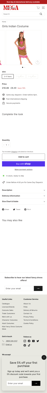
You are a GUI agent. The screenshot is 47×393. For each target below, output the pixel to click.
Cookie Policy (29, 323)
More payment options (23, 169)
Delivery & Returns (30, 310)
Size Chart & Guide (10, 201)
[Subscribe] (36, 383)
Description (7, 190)
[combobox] (23, 13)
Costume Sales (7, 310)
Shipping (14, 152)
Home (4, 22)
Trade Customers (8, 313)
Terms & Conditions (31, 320)
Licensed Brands (8, 307)
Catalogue (6, 304)
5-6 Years (32, 76)
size (4, 72)
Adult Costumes (8, 323)
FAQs (25, 307)
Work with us (7, 317)
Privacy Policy (29, 317)
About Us (27, 304)
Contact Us (28, 313)
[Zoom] (37, 61)
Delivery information (11, 196)
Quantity (6, 140)
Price (4, 84)
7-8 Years (20, 76)
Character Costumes (9, 320)
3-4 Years (8, 76)
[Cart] (38, 7)
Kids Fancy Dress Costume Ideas (12, 328)
